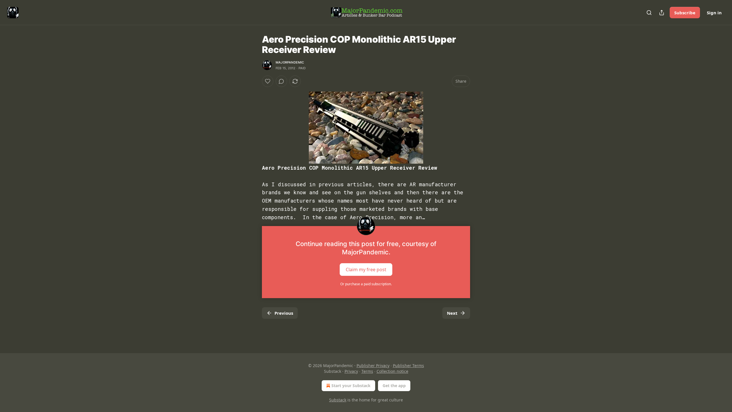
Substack (337, 400)
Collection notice (392, 371)
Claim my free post (366, 269)
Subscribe (684, 12)
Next (452, 313)
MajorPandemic (290, 62)
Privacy (351, 371)
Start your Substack (351, 385)
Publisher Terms (408, 365)
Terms (367, 371)
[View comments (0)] (281, 81)
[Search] (649, 12)
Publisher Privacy (373, 365)
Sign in (714, 12)
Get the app (394, 385)
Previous (283, 313)
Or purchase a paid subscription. (366, 284)
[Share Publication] (661, 12)
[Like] (267, 81)
